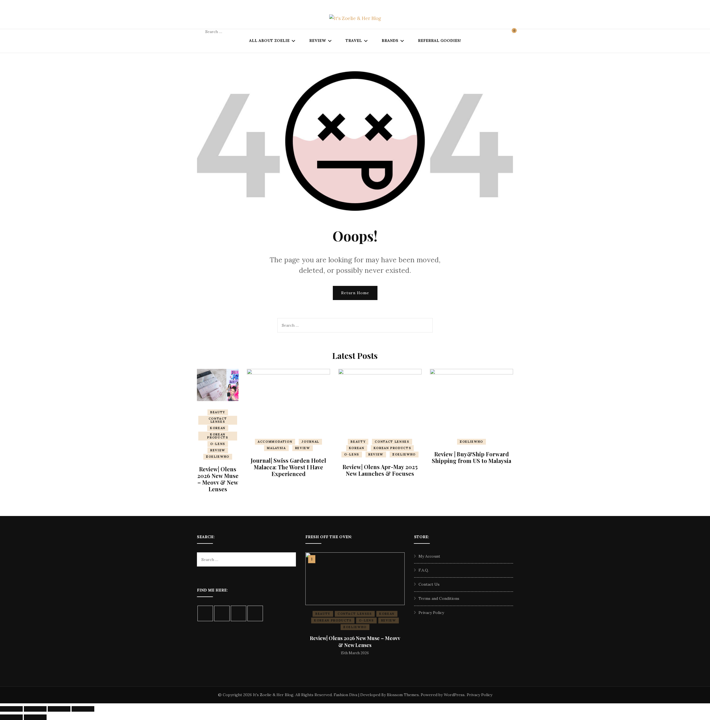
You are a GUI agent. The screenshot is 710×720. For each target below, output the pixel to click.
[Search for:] (241, 31)
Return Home (355, 292)
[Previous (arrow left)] (11, 717)
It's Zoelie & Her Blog (273, 694)
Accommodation (275, 442)
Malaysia (276, 448)
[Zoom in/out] (11, 709)
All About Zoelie (269, 40)
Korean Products (217, 435)
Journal (310, 442)
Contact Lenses (218, 420)
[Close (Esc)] (83, 709)
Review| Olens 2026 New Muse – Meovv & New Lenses (218, 479)
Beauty (217, 412)
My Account (429, 556)
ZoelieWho (217, 457)
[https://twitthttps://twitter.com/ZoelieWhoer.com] (238, 613)
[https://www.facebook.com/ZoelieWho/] (222, 613)
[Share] (59, 709)
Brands (390, 40)
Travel (354, 40)
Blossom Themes (403, 694)
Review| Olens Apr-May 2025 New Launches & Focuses (380, 470)
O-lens (217, 444)
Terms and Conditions (439, 598)
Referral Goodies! (439, 40)
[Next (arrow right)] (35, 717)
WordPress (454, 694)
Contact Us (429, 584)
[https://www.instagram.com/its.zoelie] (205, 613)
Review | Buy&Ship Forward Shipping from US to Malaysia (471, 457)
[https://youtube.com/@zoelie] (255, 613)
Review (317, 40)
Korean (217, 428)
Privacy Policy (431, 612)
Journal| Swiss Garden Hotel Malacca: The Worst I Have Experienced (288, 467)
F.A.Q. (424, 570)
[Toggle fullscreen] (35, 709)
